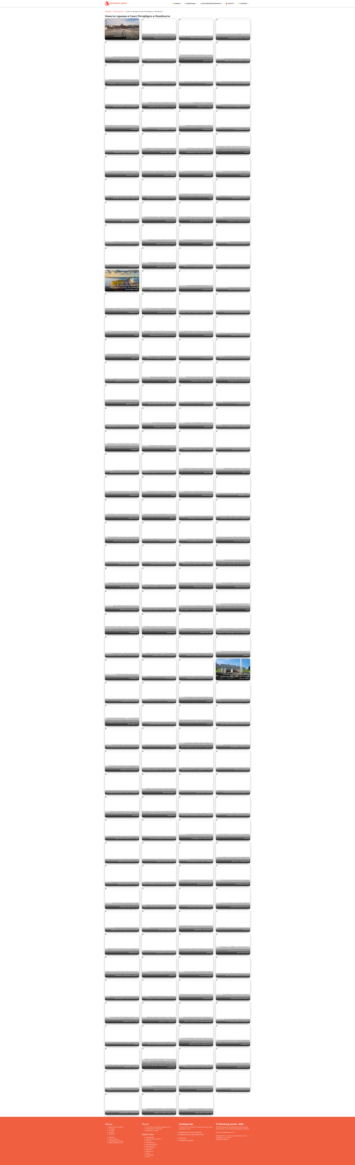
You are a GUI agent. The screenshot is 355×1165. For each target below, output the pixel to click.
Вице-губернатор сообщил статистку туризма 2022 (234, 494)
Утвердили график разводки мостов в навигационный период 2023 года (160, 403)
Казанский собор (150, 1146)
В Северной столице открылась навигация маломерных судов (236, 60)
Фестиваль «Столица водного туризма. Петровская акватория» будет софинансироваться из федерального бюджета (122, 446)
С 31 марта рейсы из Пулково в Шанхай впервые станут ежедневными (122, 151)
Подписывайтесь (221, 1136)
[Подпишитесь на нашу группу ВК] (134, 3)
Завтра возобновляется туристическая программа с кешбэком (122, 1112)
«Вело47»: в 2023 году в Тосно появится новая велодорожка (159, 540)
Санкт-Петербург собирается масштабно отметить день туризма (158, 860)
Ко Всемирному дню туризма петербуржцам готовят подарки (199, 860)
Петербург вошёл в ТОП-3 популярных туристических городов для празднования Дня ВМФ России (159, 333)
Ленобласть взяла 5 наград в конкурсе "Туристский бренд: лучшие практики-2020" (233, 1065)
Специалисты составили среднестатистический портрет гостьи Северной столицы (196, 104)
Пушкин (148, 1153)
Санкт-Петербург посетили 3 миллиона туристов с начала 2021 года (122, 837)
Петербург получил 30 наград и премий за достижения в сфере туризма (159, 288)
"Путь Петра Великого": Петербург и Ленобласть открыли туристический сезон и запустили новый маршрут (197, 1019)
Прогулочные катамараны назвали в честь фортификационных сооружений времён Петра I (122, 402)
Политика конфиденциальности (225, 1132)
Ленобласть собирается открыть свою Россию (233, 929)
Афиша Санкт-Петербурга (116, 1127)
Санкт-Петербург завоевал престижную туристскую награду (196, 791)
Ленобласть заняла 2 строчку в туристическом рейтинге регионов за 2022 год (234, 470)
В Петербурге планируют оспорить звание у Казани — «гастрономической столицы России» (233, 882)
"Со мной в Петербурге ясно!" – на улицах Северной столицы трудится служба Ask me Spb (124, 1019)
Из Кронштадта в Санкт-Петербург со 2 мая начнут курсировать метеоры (159, 1043)
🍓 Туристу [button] (230, 3)
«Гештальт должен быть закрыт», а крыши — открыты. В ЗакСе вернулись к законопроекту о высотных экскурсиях (196, 745)
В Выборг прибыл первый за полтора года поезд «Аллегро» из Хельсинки (234, 723)
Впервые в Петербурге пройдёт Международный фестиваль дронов (197, 1066)
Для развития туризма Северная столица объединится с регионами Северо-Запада (195, 951)
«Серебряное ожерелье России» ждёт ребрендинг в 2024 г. (234, 197)
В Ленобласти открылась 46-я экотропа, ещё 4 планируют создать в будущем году (196, 196)
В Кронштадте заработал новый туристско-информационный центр (198, 265)
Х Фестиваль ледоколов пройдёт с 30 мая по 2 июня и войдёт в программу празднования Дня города (232, 36)
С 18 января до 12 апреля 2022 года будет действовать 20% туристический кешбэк (196, 699)
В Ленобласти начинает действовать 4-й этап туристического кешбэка (233, 974)
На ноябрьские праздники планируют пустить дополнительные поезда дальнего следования (234, 859)
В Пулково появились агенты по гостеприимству (236, 403)
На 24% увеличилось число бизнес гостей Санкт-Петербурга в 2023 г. (235, 105)
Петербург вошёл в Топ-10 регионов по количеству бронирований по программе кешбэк (196, 1088)
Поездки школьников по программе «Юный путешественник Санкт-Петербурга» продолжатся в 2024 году (123, 82)
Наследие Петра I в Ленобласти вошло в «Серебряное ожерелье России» (196, 677)
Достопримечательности (116, 1141)
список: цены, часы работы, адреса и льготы (158, 1127)
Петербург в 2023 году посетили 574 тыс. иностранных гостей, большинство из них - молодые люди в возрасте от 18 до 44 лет (232, 149)
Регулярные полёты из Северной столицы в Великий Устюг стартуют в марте (160, 447)
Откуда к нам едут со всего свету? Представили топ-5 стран (124, 883)
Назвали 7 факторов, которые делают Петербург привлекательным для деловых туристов (160, 150)
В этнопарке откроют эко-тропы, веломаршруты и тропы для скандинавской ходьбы (236, 996)
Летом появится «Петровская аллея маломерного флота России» (124, 997)
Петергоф (148, 1149)
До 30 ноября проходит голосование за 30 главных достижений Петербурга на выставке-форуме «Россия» (196, 219)
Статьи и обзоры (113, 1139)
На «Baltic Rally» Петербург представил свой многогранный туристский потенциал (196, 333)
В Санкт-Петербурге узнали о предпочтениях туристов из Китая (124, 929)
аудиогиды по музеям (152, 1130)
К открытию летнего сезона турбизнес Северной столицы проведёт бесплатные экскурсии (232, 1042)
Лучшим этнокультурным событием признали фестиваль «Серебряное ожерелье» (123, 493)
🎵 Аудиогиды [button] (190, 3)
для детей (111, 1132)
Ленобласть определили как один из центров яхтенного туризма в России (197, 769)
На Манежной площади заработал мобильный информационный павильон (232, 265)
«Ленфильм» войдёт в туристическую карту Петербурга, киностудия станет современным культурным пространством (234, 950)
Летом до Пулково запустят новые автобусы (198, 403)
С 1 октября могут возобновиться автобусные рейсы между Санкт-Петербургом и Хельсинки (198, 836)
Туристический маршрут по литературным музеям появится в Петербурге (124, 676)
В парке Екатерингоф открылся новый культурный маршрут (233, 448)
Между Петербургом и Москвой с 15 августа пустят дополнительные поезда (159, 906)
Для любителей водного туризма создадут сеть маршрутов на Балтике (160, 997)
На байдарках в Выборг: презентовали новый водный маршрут (122, 563)
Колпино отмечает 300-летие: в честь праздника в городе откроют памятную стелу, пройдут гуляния (122, 585)
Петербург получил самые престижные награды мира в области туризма (159, 723)
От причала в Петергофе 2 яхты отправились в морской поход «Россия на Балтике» (196, 287)
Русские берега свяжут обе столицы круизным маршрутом (234, 1089)
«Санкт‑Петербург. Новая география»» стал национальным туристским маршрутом (159, 219)
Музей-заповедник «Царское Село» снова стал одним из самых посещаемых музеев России (121, 173)
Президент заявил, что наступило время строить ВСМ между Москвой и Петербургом (122, 310)
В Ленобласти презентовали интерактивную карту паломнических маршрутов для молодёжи (160, 425)
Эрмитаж (148, 1141)
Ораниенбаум (150, 1155)
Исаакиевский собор (152, 1144)
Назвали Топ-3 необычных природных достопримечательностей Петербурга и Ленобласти (122, 951)
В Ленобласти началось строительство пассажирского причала (159, 951)
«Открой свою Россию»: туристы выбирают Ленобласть (236, 746)
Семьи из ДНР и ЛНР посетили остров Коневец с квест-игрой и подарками (234, 517)
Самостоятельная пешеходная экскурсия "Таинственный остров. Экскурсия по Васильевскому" (121, 287)
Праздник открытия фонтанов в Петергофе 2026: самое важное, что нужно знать (234, 676)
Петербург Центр (118, 3)
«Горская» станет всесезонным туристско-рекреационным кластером (234, 357)
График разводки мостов (116, 1142)
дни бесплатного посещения (154, 1129)
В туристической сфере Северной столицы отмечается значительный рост (158, 471)
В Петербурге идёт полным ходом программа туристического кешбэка (197, 563)
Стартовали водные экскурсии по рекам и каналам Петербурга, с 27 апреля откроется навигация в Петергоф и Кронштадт (196, 58)
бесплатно (112, 1134)
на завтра (111, 1130)
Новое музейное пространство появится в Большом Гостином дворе (121, 380)
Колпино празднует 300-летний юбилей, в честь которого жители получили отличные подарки (233, 539)
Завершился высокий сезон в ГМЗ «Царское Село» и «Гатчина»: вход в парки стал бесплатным (160, 242)
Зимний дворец (150, 1142)
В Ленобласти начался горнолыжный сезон (160, 746)
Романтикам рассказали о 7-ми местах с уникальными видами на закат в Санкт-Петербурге (196, 996)
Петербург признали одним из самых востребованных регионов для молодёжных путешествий (234, 379)
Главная (108, 11)
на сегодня (112, 1129)
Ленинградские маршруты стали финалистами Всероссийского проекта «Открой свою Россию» (122, 905)
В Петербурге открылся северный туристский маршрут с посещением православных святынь (161, 264)
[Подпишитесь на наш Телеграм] (132, 3)
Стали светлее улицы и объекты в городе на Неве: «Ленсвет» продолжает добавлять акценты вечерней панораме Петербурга (121, 629)
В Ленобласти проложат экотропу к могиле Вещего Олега (161, 128)
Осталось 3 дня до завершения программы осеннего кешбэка (199, 540)
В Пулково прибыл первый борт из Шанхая (198, 82)
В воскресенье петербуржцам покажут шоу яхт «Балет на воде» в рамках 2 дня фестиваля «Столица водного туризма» (196, 608)
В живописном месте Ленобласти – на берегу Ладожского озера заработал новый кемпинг (196, 630)
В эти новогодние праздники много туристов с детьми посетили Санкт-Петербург (197, 173)
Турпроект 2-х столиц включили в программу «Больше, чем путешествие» (122, 654)
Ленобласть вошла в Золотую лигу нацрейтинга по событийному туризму (122, 1089)
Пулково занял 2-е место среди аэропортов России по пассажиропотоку (121, 243)
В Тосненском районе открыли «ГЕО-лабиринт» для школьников (234, 814)
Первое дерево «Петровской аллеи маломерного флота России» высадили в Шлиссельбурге (195, 973)
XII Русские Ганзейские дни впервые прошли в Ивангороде (234, 334)
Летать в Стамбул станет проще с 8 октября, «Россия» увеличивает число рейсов (123, 813)
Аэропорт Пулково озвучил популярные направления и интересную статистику (122, 426)
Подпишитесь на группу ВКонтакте (191, 1134)
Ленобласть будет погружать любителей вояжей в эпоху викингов (121, 860)
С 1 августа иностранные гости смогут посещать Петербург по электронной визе (123, 333)
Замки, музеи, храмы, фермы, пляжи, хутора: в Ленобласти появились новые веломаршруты (159, 790)
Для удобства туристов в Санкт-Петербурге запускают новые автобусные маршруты (125, 608)
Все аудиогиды (150, 1137)
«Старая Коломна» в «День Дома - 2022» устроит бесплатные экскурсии (159, 563)
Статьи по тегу (118, 11)
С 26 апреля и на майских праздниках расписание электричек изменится (160, 60)
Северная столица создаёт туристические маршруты (238, 288)
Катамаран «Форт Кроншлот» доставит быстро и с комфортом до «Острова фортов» (122, 356)
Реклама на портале (186, 1140)
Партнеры (182, 1138)
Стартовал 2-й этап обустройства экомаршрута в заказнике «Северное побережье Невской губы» (197, 379)
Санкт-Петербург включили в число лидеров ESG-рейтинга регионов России (233, 700)
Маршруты (112, 1137)
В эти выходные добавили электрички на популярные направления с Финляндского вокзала (195, 585)
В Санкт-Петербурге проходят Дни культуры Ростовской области (198, 517)
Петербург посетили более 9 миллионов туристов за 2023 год (122, 220)
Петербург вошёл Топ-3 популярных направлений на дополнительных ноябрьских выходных (123, 768)
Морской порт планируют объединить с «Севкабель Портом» (122, 700)
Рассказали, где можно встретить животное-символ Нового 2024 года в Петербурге (234, 173)
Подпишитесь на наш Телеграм (190, 1132)
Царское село (149, 1151)
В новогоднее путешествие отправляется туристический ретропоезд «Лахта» (158, 197)
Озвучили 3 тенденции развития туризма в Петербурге (195, 357)
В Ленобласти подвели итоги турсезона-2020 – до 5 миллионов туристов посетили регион (161, 1088)
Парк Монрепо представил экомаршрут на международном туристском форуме (159, 769)
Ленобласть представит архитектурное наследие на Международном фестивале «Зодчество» (121, 516)
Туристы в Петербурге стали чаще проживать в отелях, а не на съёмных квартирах (197, 425)
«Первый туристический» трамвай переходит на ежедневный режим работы (161, 973)
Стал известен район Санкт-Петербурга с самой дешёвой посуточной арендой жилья (195, 722)
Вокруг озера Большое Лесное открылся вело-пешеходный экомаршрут (158, 837)
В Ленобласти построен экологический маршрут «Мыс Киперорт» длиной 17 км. (195, 311)
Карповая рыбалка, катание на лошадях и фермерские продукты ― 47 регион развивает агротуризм (196, 928)
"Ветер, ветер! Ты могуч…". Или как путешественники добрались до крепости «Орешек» (161, 1019)
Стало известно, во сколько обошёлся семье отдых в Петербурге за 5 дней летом (233, 836)
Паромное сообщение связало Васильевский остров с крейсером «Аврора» (161, 379)
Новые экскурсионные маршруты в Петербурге (161, 677)
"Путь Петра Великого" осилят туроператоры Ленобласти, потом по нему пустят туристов (197, 1111)
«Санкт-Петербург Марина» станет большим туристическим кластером (234, 82)
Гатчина (148, 1157)
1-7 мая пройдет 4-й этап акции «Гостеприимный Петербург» (236, 1020)
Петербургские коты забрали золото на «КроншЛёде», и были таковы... (122, 105)
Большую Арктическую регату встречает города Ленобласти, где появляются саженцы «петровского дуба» (121, 973)
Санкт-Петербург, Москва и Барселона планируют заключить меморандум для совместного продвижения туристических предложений (196, 1041)
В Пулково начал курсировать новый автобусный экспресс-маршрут (123, 197)
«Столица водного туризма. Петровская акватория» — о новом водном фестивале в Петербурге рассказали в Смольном (159, 629)
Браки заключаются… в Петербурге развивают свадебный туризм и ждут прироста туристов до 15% (160, 1111)
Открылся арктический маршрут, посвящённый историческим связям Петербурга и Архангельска (234, 219)
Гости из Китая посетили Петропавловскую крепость (238, 243)
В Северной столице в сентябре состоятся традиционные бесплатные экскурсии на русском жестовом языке (233, 562)
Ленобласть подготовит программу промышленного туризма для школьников (198, 493)
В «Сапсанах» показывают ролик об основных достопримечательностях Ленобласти (197, 242)
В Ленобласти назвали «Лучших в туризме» (161, 700)
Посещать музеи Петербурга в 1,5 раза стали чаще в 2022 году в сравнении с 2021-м (159, 516)
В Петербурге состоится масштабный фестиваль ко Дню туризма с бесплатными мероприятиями (123, 539)
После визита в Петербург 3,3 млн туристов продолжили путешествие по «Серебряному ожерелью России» (159, 104)
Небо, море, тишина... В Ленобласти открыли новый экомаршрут (160, 654)
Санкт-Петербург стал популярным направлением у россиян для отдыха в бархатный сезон (233, 585)
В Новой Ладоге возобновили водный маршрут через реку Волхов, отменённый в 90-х (196, 882)
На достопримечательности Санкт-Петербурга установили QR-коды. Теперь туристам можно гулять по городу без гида (232, 607)
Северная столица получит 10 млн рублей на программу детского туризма (233, 426)
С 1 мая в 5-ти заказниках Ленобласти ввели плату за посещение (197, 37)
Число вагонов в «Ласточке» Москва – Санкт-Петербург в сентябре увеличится (159, 883)
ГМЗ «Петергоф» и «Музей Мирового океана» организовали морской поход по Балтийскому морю (159, 310)
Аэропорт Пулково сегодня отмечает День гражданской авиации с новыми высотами (197, 470)
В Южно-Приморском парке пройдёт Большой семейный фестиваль (234, 311)
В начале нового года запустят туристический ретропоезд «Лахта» (124, 471)
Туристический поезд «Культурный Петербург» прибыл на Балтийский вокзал (235, 653)
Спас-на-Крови (150, 1148)
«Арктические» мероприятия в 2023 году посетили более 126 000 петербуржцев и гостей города (158, 173)
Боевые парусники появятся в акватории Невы (121, 1043)
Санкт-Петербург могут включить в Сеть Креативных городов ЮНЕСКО (196, 906)
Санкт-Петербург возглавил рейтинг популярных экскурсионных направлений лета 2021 (234, 905)
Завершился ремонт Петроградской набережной (123, 265)
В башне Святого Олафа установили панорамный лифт (234, 128)
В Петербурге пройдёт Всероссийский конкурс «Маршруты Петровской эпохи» (159, 586)
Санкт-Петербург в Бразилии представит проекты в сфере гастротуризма (196, 654)
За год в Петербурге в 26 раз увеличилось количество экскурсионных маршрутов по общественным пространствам (121, 35)
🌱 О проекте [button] (242, 3)
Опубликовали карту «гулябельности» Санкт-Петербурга (234, 769)
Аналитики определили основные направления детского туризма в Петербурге (198, 127)
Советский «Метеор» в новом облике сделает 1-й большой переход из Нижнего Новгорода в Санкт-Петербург (233, 630)
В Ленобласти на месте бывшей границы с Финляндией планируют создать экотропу (121, 127)
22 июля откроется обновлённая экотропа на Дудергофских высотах (161, 357)
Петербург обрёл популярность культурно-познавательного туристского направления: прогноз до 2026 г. (195, 150)
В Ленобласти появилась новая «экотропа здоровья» (162, 929)
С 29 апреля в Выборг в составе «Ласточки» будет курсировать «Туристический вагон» (125, 59)
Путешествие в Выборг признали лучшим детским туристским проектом (122, 746)
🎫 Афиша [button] (176, 3)
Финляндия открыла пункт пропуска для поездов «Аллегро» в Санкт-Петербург (122, 791)
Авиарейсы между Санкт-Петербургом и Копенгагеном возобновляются (233, 791)
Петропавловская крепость (153, 1139)
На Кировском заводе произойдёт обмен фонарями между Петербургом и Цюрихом (158, 813)
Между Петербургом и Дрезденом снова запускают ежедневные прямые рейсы (196, 814)
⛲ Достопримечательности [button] (211, 3)
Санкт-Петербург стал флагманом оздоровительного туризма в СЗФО (161, 82)
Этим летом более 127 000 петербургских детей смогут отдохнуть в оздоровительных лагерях (158, 36)
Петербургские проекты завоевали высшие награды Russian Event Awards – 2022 (159, 493)
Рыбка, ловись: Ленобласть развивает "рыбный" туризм (122, 1066)
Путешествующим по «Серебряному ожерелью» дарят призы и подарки (197, 448)
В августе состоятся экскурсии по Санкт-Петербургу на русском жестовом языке (159, 608)
